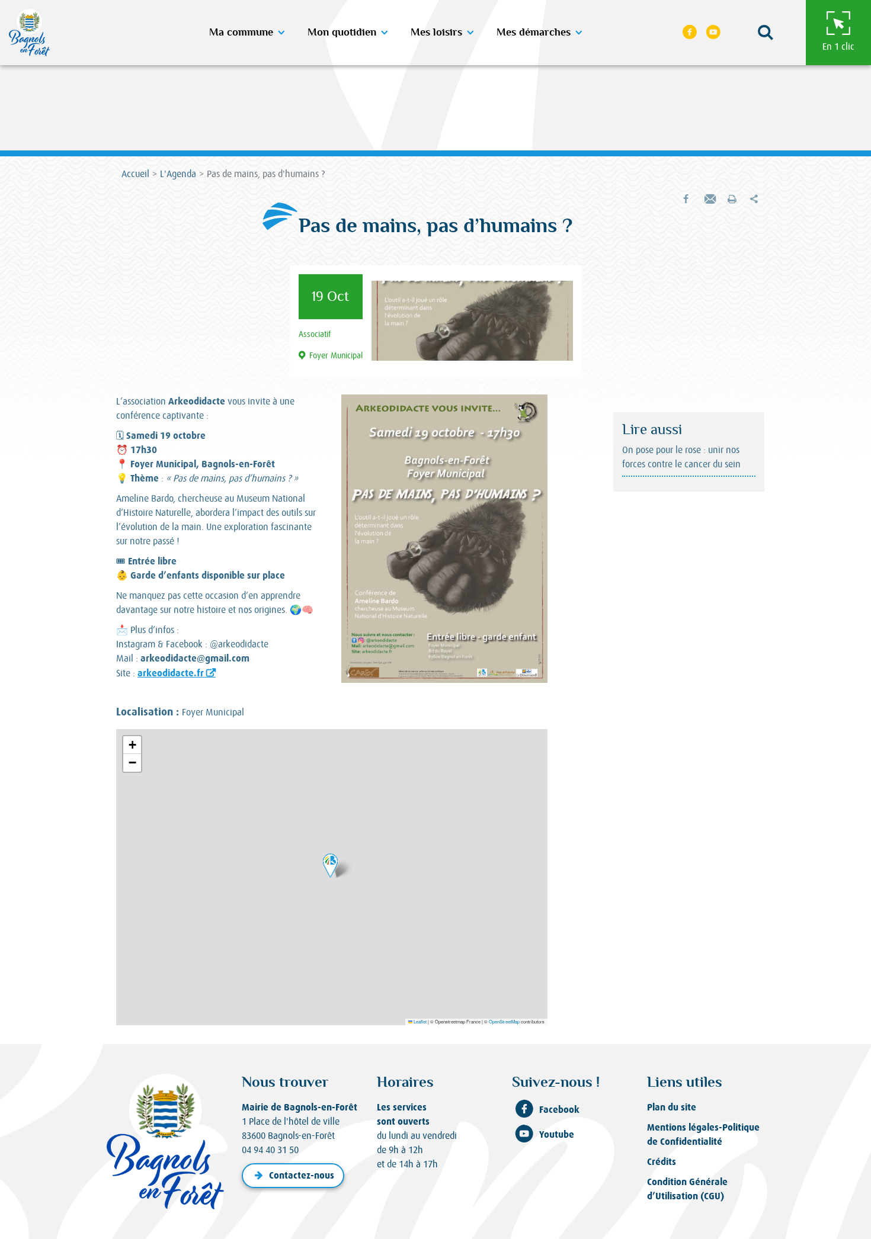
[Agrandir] (532, 410)
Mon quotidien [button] (342, 32)
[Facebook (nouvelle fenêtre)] (690, 32)
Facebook (559, 1109)
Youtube (556, 1134)
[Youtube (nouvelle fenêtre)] (713, 32)
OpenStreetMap (504, 1021)
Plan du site (671, 1107)
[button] (765, 33)
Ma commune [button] (241, 32)
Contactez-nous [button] (301, 1175)
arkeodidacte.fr (170, 673)
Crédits (661, 1161)
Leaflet (419, 1021)
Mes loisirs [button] (436, 32)
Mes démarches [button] (534, 32)
